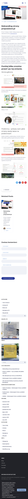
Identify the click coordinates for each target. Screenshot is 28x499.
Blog (2, 460)
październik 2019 (6, 409)
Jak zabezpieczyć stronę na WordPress (12, 375)
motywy (4, 305)
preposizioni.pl (13, 33)
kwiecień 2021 (5, 401)
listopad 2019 (5, 407)
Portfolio (3, 465)
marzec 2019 (5, 417)
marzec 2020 (5, 404)
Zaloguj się (5, 441)
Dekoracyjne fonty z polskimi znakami (11, 378)
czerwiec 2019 (6, 414)
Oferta (3, 463)
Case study (5, 302)
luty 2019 (4, 419)
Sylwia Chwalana (6, 388)
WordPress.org (6, 449)
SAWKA (4, 396)
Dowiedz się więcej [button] (11, 497)
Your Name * (5, 246)
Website (5, 258)
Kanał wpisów (5, 443)
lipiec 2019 (5, 412)
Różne (4, 307)
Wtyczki (4, 313)
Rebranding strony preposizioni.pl (10, 368)
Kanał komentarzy (6, 446)
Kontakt (3, 467)
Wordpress (5, 310)
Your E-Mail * (6, 252)
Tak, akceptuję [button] (21, 490)
